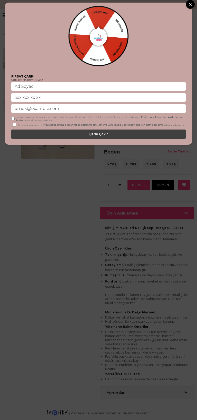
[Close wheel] (190, 4)
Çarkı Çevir (98, 134)
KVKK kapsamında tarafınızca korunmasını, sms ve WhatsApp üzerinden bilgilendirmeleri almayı (104, 124)
